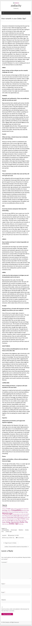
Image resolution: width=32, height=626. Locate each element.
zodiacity (16, 5)
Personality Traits (26, 517)
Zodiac (4, 522)
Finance (10, 512)
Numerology (10, 517)
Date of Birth (26, 510)
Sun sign (10, 520)
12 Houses (4, 508)
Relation (21, 530)
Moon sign (16, 515)
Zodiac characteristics (12, 522)
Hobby (26, 512)
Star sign (6, 520)
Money (9, 515)
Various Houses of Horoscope (21, 520)
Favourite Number (5, 512)
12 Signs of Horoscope (15, 508)
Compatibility (16, 510)
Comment (4, 562)
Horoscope (7, 514)
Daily (23, 510)
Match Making (4, 515)
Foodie (19, 512)
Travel (14, 520)
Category (9, 510)
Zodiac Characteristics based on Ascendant (17, 546)
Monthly (11, 515)
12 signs (8, 508)
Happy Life (23, 512)
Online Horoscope (18, 517)
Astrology (4, 510)
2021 (20, 508)
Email (3, 592)
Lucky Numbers (26, 514)
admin (5, 535)
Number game (22, 515)
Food (13, 512)
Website (3, 599)
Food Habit (16, 512)
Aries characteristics (25, 508)
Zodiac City (24, 522)
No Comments (20, 537)
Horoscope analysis (16, 514)
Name (3, 583)
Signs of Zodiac (21, 518)
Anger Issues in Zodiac (9, 543)
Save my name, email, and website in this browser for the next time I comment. (15, 609)
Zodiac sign (14, 524)
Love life (21, 514)
